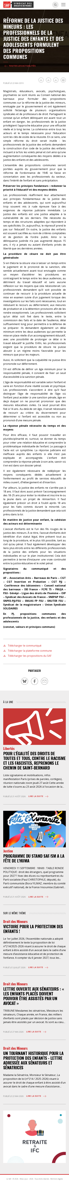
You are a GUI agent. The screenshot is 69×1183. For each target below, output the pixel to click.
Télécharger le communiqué (24, 645)
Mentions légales (56, 1179)
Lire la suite (36, 796)
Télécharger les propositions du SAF (29, 656)
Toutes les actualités (22, 65)
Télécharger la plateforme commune (29, 650)
